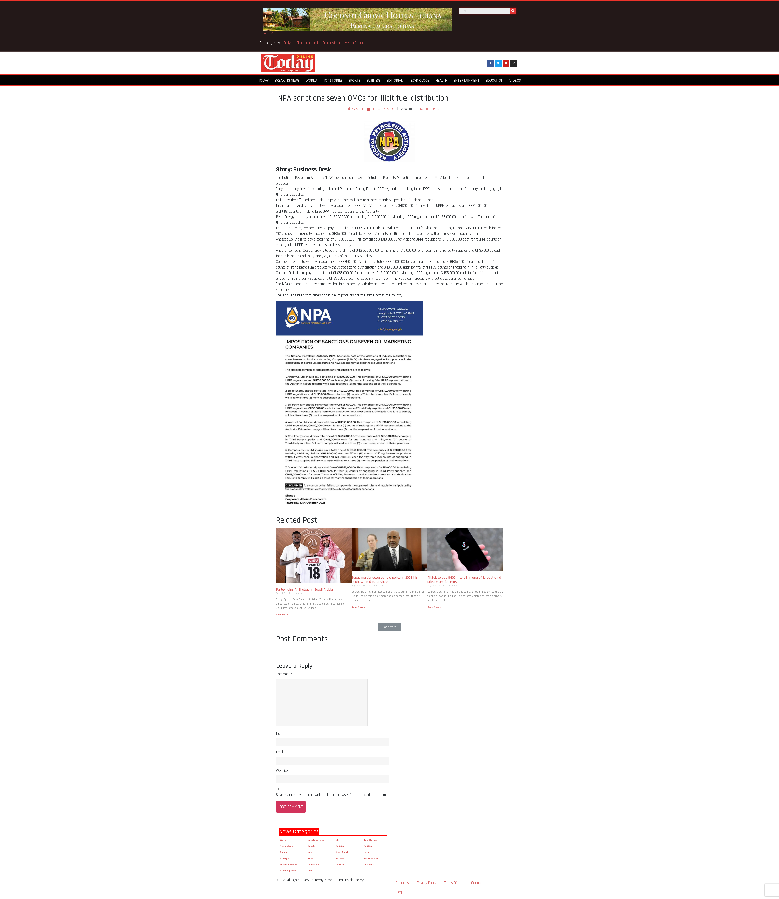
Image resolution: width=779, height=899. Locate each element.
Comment (284, 674)
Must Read (342, 852)
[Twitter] (498, 63)
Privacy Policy (426, 883)
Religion (340, 846)
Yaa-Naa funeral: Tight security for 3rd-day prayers (320, 43)
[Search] (513, 11)
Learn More (270, 33)
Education (494, 80)
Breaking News (287, 80)
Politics (368, 846)
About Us (402, 883)
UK (337, 840)
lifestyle (284, 858)
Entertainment (466, 80)
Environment (371, 858)
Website (282, 770)
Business (373, 80)
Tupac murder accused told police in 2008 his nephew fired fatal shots (385, 579)
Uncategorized (316, 840)
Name (280, 733)
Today (263, 80)
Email (279, 752)
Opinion (284, 852)
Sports (354, 80)
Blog (310, 870)
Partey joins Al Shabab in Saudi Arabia (304, 589)
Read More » (283, 614)
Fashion (340, 858)
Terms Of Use (453, 883)
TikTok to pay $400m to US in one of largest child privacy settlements (464, 579)
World (311, 80)
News (310, 852)
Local (366, 852)
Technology (419, 80)
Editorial (394, 80)
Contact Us (479, 883)
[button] (389, 627)
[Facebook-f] (490, 63)
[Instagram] (513, 63)
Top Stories (332, 80)
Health (441, 80)
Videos (515, 80)
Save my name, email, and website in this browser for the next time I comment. (333, 795)
